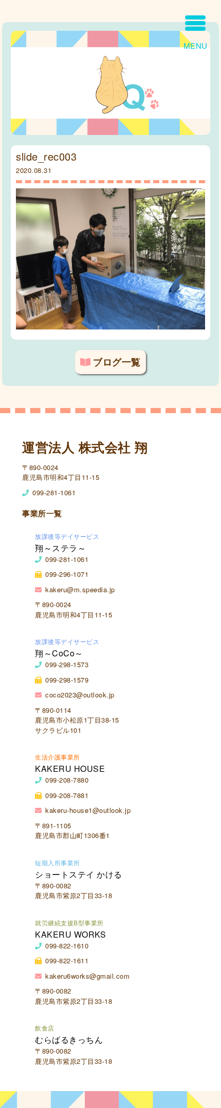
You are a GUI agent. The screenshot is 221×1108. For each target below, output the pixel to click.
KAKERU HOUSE (70, 768)
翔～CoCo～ (59, 653)
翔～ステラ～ (60, 548)
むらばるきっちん (69, 1039)
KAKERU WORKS (70, 934)
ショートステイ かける (78, 874)
